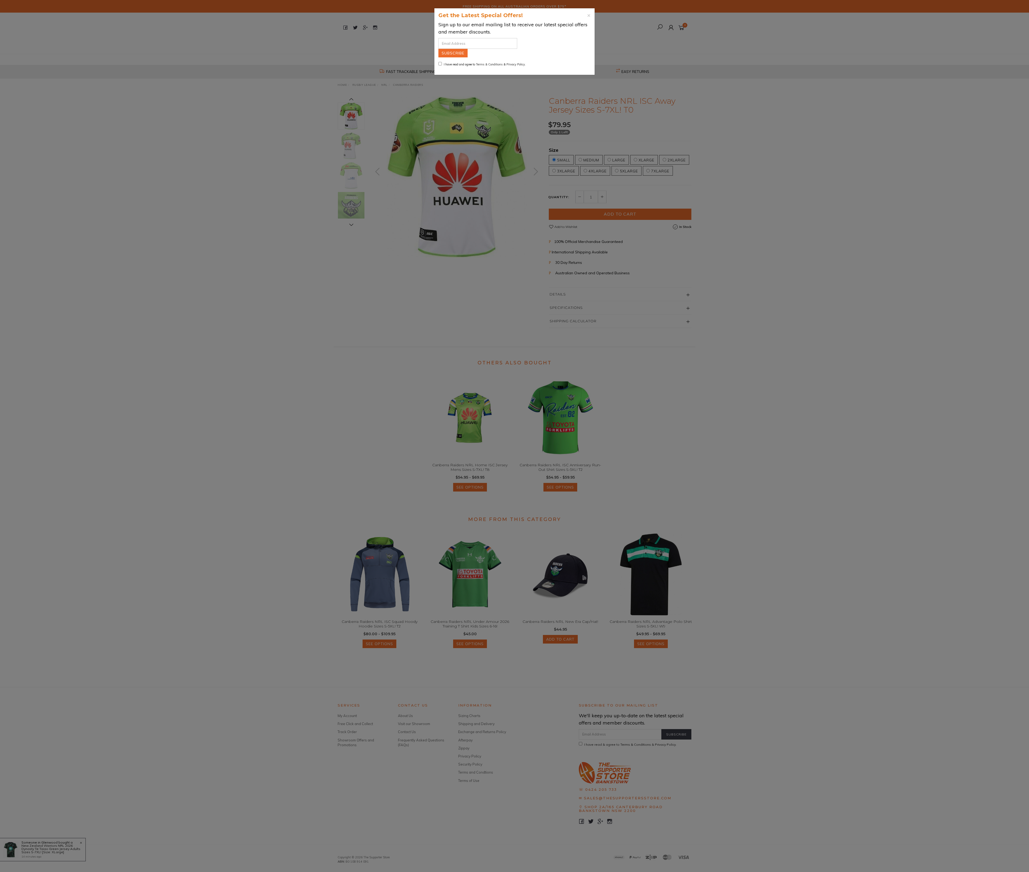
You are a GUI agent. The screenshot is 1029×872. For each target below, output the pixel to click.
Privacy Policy (515, 64)
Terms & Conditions (489, 64)
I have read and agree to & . (485, 64)
